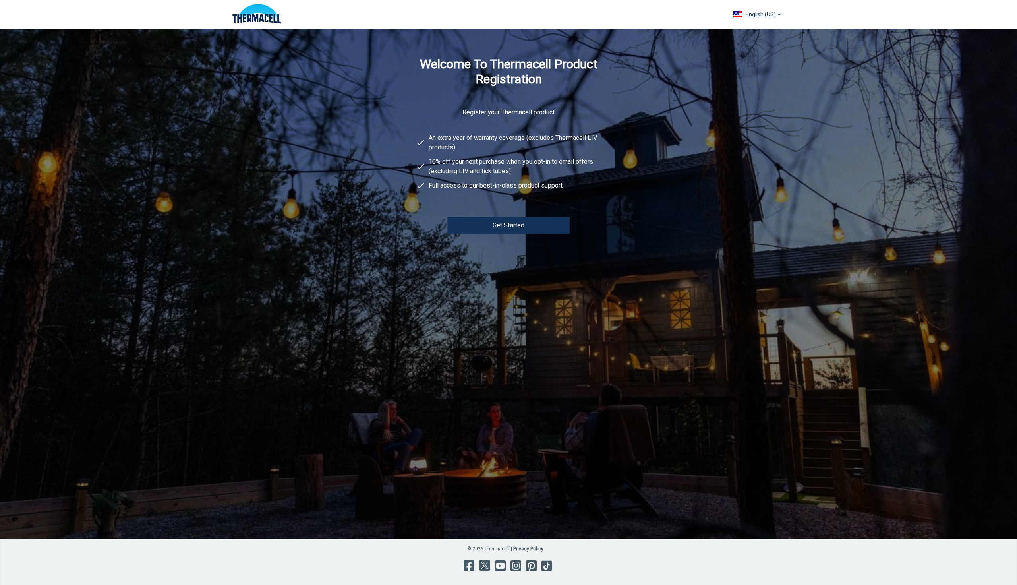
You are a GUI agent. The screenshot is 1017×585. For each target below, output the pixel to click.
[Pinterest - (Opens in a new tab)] (530, 572)
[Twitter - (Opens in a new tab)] (484, 572)
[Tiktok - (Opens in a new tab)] (546, 572)
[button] (757, 14)
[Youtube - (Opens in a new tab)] (499, 572)
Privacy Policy (528, 549)
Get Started (509, 225)
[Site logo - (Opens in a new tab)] (256, 14)
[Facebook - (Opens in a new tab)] (468, 572)
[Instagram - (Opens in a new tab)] (515, 572)
